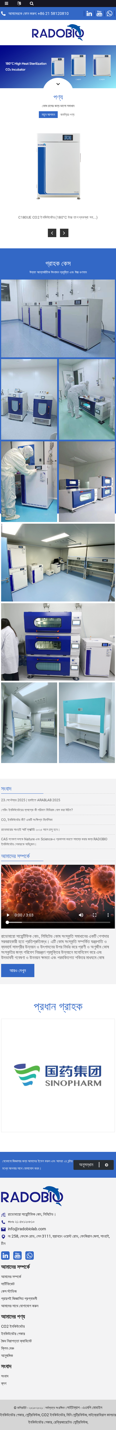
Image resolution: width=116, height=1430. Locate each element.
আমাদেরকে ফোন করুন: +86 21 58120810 (38, 13)
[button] (52, 233)
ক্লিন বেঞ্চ (7, 1348)
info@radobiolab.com (27, 1229)
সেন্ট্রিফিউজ (32, 1415)
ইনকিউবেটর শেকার (13, 1333)
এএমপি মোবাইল (92, 1407)
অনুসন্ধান (86, 1164)
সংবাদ (4, 1376)
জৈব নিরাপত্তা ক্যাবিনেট (16, 1341)
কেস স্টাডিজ (9, 1291)
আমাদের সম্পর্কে (11, 1276)
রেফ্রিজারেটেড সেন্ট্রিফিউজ (70, 1422)
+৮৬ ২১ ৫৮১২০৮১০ (21, 1221)
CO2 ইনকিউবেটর (13, 1326)
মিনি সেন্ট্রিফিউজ (76, 1415)
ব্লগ (3, 1383)
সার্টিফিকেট (8, 1284)
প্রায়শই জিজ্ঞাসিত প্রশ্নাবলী (19, 1298)
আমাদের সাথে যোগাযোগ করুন (19, 1306)
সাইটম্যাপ (73, 1407)
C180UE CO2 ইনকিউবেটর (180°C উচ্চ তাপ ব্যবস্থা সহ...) (58, 217)
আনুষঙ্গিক (7, 1355)
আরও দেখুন (18, 970)
